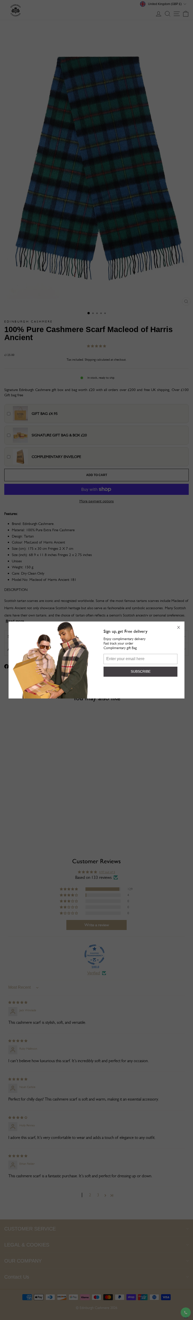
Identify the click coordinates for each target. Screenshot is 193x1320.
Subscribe (141, 671)
